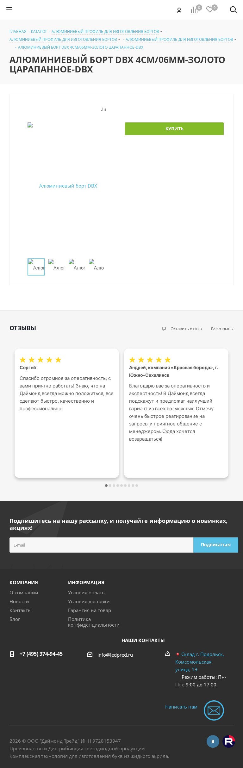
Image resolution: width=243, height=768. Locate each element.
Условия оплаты (87, 592)
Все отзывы (222, 328)
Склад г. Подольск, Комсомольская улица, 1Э (199, 661)
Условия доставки (89, 601)
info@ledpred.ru (115, 655)
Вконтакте (213, 741)
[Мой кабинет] (179, 10)
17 (136, 485)
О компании (23, 592)
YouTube (228, 741)
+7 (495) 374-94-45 (41, 653)
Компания (23, 582)
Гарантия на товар (89, 610)
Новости (19, 601)
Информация (86, 582)
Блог (14, 619)
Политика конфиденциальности (94, 622)
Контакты (20, 610)
